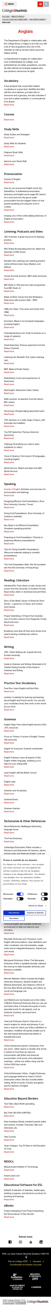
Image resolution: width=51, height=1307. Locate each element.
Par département (37, 19)
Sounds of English (12, 489)
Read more (9, 105)
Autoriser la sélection (35, 913)
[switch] (44, 894)
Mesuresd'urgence (35, 1277)
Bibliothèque (18, 16)
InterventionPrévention (17, 1287)
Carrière (36, 1287)
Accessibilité (21, 1303)
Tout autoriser (14, 913)
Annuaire (37, 1261)
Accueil (6, 16)
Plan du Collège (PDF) (18, 1261)
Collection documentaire (14, 19)
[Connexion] (40, 4)
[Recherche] (46, 4)
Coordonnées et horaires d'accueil (25, 1264)
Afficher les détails (35, 906)
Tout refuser (14, 918)
